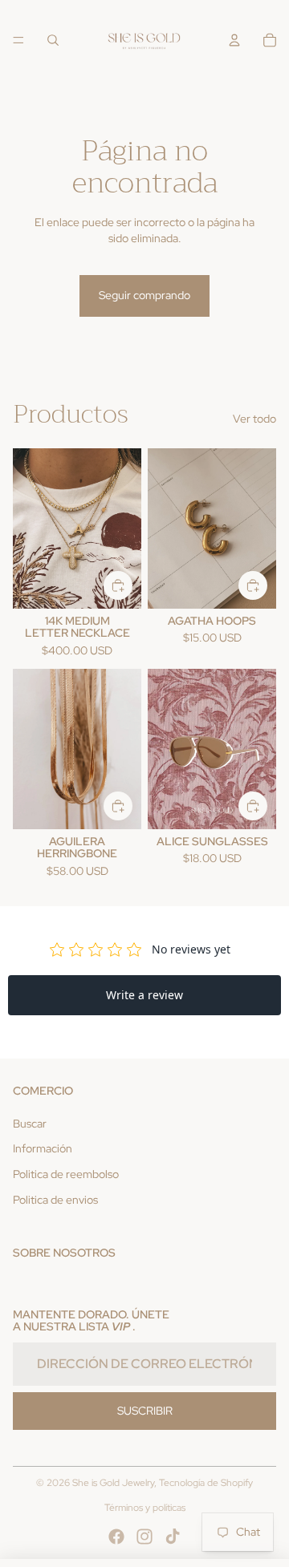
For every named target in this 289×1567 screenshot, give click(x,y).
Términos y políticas (144, 1507)
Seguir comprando (144, 295)
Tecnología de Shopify (206, 1482)
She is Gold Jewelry (113, 1482)
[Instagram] (144, 1536)
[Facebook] (116, 1536)
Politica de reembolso (66, 1174)
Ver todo (254, 418)
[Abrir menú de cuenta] (234, 40)
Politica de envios (55, 1199)
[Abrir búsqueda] (53, 40)
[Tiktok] (172, 1536)
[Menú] (18, 40)
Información (42, 1148)
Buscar (30, 1123)
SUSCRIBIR (145, 1410)
